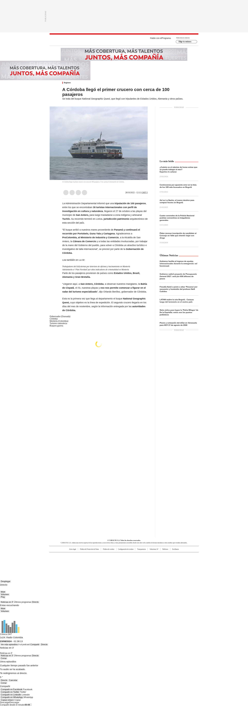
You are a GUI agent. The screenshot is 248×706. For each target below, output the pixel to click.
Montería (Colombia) (59, 321)
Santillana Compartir (131, 555)
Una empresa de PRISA (71, 558)
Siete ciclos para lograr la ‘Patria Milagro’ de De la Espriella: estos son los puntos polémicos (179, 312)
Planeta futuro (159, 559)
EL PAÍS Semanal (148, 559)
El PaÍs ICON (129, 563)
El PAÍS (93, 555)
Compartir (34, 644)
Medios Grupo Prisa (71, 564)
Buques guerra (56, 326)
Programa (166, 38)
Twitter (72, 192)
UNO (111, 559)
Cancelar (13, 680)
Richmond (92, 563)
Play (3, 597)
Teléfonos (165, 549)
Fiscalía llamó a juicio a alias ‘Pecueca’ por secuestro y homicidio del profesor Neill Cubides (178, 289)
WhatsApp (84, 192)
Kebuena (169, 559)
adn (161, 555)
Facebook (65, 192)
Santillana (117, 555)
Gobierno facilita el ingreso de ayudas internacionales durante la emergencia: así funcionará (178, 263)
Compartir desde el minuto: (15, 705)
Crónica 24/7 (6, 634)
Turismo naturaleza (58, 323)
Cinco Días (129, 559)
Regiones (67, 83)
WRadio (124, 40)
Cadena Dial (138, 559)
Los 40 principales (105, 555)
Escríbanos (175, 549)
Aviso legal (72, 549)
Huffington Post (97, 559)
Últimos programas (22, 602)
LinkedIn (78, 192)
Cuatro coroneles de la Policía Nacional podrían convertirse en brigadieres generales (177, 218)
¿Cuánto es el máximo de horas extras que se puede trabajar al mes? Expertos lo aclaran (178, 169)
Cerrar (4, 658)
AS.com (152, 555)
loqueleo (151, 563)
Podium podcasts (118, 563)
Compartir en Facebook (11, 689)
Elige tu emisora (185, 42)
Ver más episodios (9, 644)
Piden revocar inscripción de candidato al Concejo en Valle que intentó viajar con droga (178, 235)
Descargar (5, 702)
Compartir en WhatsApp (12, 697)
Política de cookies (108, 549)
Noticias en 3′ (7, 602)
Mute (3, 592)
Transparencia (141, 549)
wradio (119, 559)
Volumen (5, 594)
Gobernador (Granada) (60, 316)
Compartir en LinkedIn (11, 695)
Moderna (105, 563)
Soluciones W (154, 549)
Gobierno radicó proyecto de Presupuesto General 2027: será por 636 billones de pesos (178, 276)
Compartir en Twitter (10, 692)
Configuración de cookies (126, 549)
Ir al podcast (24, 644)
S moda (140, 563)
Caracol (170, 555)
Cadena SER (143, 555)
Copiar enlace (7, 700)
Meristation (164, 563)
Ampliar (142, 111)
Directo (35, 602)
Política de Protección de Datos (89, 549)
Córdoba (54, 319)
